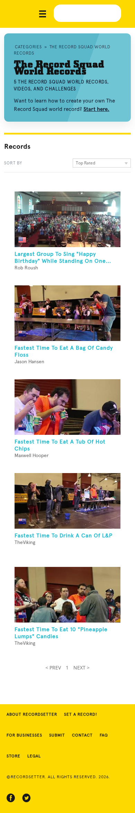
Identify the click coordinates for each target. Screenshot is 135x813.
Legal (34, 756)
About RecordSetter (32, 715)
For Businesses (24, 735)
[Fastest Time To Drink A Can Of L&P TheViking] (67, 501)
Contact (82, 735)
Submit (57, 735)
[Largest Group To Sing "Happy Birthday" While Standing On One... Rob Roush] (67, 219)
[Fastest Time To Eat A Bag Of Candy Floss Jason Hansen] (67, 313)
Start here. (96, 109)
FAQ (104, 735)
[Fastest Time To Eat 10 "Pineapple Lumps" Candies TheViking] (67, 594)
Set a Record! (80, 715)
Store (13, 756)
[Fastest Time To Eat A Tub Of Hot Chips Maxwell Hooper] (67, 407)
